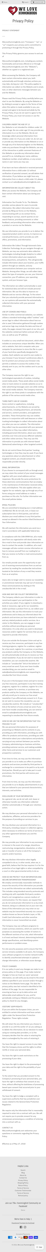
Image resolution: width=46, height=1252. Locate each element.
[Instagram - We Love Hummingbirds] (25, 1227)
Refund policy (23, 1196)
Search (23, 1170)
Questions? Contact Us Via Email (23, 1223)
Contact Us (23, 1178)
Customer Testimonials (23, 1190)
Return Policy (23, 1185)
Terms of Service (23, 1188)
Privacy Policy (23, 1180)
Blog (23, 1173)
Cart (39, 2)
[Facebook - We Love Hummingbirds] (21, 1227)
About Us (23, 1175)
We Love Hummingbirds (26, 1245)
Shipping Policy (23, 1183)
